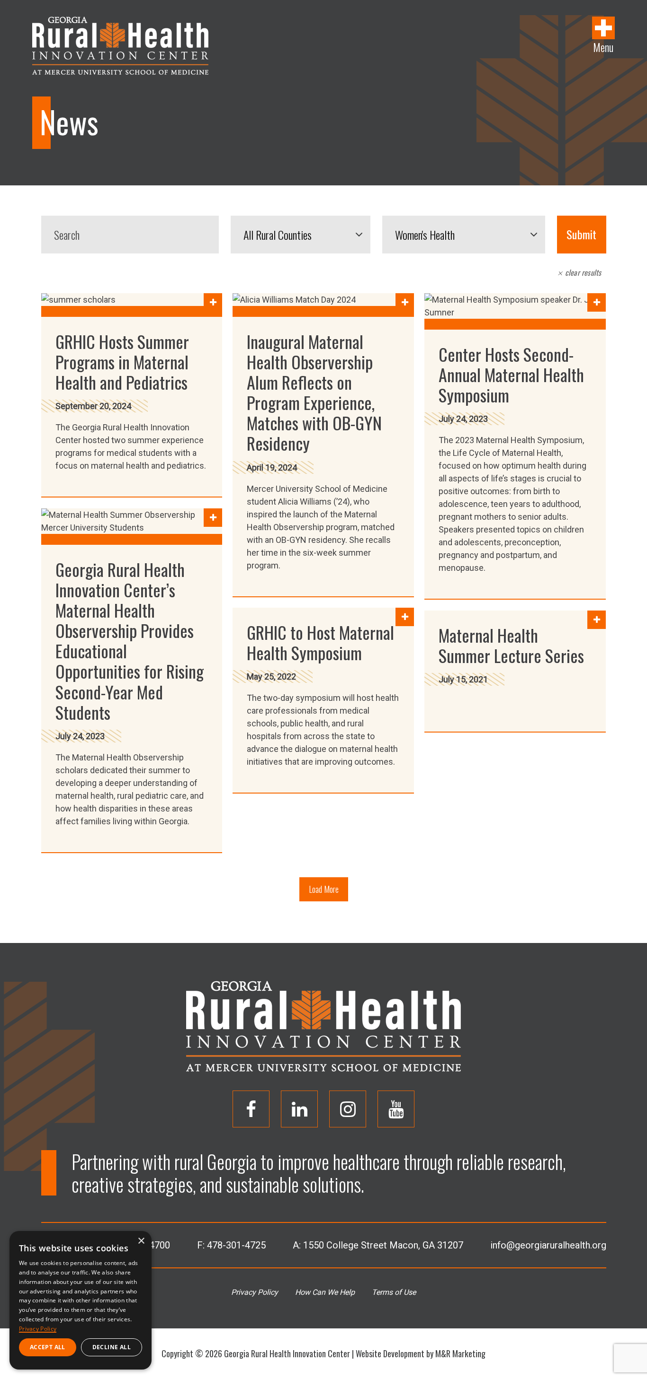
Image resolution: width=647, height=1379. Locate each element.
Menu (603, 46)
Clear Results (582, 272)
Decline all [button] (111, 1347)
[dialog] (80, 1300)
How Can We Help (325, 1292)
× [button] (140, 1241)
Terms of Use (394, 1292)
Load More (324, 889)
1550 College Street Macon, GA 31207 (383, 1245)
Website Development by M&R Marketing (420, 1353)
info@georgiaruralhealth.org (548, 1245)
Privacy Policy (254, 1292)
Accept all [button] (47, 1347)
